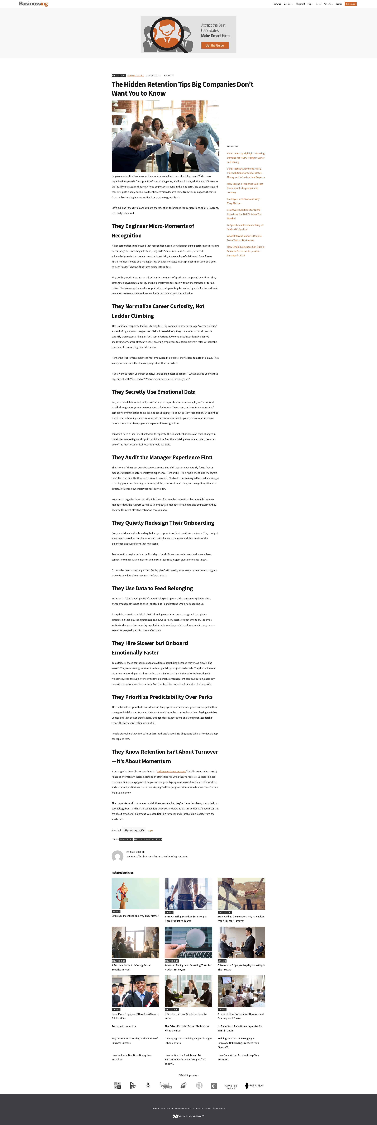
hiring (159, 839)
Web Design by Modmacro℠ (191, 1116)
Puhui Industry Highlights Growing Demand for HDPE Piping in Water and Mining (246, 158)
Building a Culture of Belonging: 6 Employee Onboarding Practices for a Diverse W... (238, 1043)
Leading (116, 911)
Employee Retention (144, 839)
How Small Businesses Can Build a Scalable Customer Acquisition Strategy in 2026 (245, 251)
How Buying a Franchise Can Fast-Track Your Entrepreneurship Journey (245, 188)
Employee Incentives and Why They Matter (135, 915)
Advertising (220, 1108)
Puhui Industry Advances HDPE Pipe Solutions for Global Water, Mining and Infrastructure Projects (246, 173)
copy (150, 830)
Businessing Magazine (33, 4)
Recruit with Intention (124, 1026)
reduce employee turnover (171, 771)
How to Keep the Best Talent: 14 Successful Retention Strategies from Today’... (185, 1059)
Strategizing (118, 75)
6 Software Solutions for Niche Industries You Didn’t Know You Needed (244, 214)
